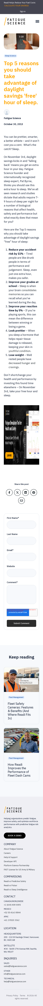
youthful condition (19, 351)
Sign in (22, 11)
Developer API (10, 861)
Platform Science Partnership (16, 865)
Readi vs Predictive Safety (15, 881)
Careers (7, 853)
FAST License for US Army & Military (19, 869)
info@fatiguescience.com (14, 974)
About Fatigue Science (13, 849)
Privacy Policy (12, 995)
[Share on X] (17, 492)
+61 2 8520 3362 (11, 920)
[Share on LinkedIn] (25, 492)
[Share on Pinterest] (33, 492)
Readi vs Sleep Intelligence (15, 889)
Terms (23, 995)
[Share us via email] (21, 500)
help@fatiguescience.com (15, 981)
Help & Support (10, 857)
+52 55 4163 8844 (12, 912)
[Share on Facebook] (9, 492)
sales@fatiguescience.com (15, 966)
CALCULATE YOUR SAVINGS (16, 5)
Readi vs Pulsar (10, 885)
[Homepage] (14, 21)
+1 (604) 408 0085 (12, 905)
